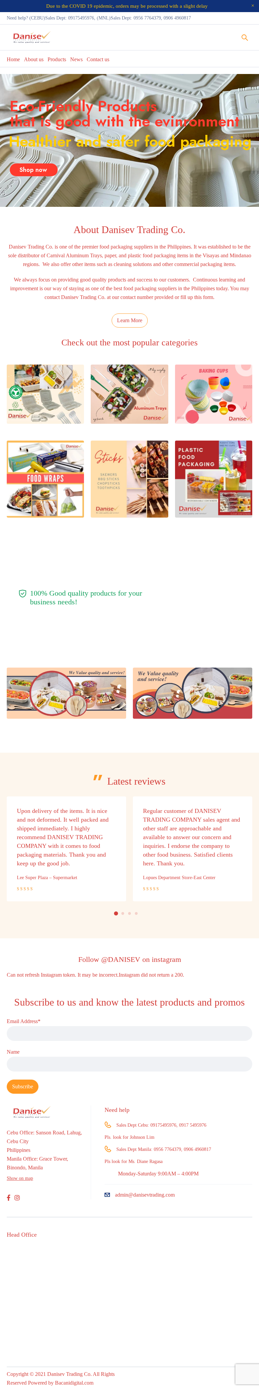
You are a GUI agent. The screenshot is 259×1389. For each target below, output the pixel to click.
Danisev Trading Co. (31, 247)
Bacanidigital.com (74, 1383)
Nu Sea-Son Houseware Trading (173, 868)
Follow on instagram (129, 959)
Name (13, 1052)
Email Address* (23, 1021)
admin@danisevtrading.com (145, 1195)
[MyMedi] (66, 693)
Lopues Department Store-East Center (53, 877)
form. (208, 297)
